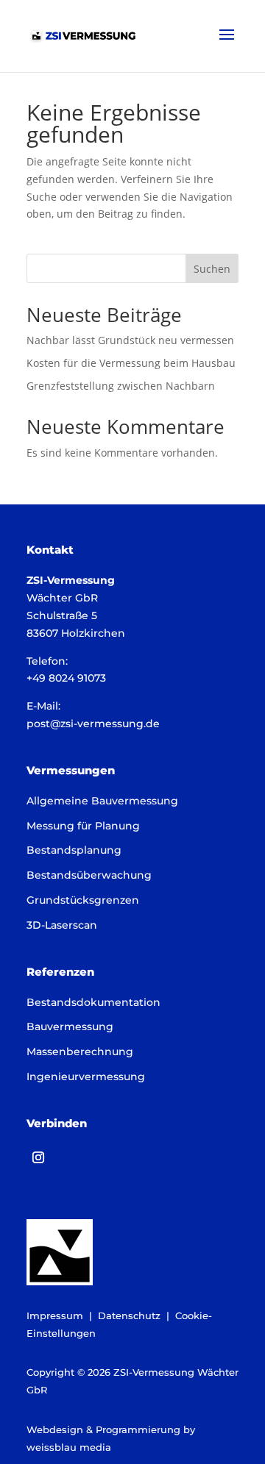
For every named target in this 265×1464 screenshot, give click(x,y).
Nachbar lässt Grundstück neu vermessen (130, 340)
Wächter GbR (62, 597)
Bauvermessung (69, 1026)
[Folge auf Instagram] (38, 1157)
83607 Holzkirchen (75, 633)
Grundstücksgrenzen (82, 900)
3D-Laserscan (61, 925)
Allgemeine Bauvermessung (102, 800)
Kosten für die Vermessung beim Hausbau (131, 363)
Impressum (54, 1315)
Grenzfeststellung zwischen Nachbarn (120, 386)
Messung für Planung (83, 825)
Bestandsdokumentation (93, 1002)
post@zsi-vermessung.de (93, 723)
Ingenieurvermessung (85, 1076)
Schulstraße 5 (61, 615)
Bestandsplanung (73, 850)
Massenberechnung (79, 1051)
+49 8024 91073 (66, 678)
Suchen (212, 269)
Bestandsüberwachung (89, 875)
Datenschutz (129, 1315)
